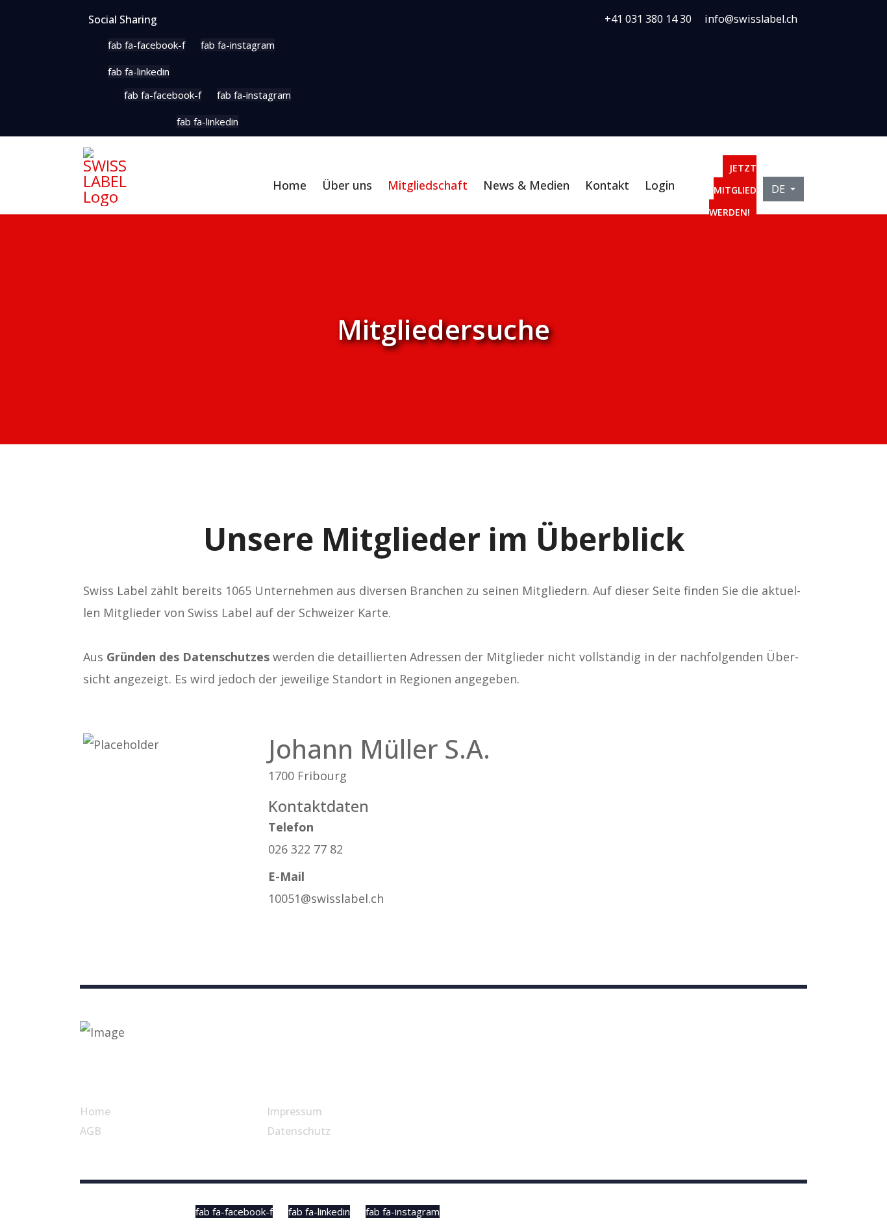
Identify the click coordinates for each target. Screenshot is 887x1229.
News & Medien (526, 185)
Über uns (347, 185)
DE (779, 189)
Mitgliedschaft (428, 185)
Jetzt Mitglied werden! (732, 190)
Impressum (294, 1111)
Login (660, 185)
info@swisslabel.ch (751, 19)
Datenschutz (299, 1131)
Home (289, 185)
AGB (90, 1131)
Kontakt (607, 185)
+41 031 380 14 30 (648, 19)
